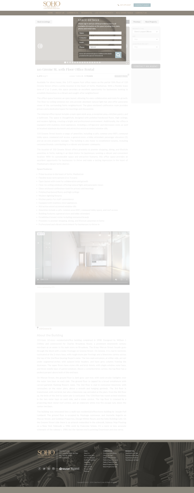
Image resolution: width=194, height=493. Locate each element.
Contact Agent (142, 5)
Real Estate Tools (124, 13)
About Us (60, 13)
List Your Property (104, 13)
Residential (86, 13)
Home (50, 13)
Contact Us (141, 13)
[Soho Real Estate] (51, 5)
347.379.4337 (125, 5)
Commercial (73, 13)
